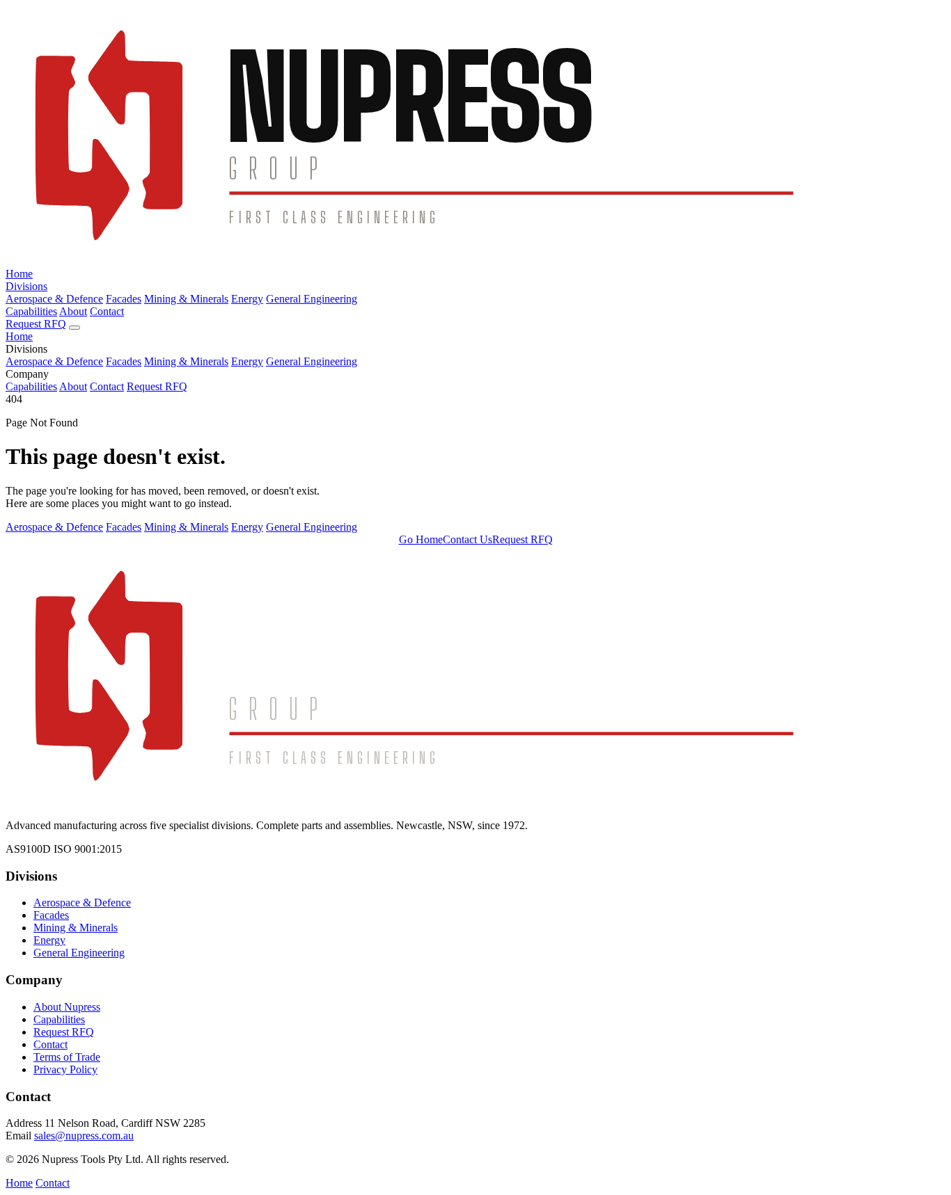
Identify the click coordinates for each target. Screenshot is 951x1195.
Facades (123, 299)
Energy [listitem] (247, 527)
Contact (107, 311)
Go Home (421, 539)
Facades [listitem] (123, 527)
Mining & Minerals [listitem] (186, 527)
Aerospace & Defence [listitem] (54, 527)
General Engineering (311, 299)
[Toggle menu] (74, 328)
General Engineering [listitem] (311, 527)
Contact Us (467, 539)
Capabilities (31, 311)
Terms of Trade (66, 1057)
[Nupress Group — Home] (475, 261)
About (73, 311)
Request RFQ (36, 324)
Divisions (26, 286)
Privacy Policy (65, 1069)
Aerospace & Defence (54, 299)
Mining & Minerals (186, 299)
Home (19, 274)
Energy (247, 299)
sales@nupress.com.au (84, 1135)
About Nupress (66, 1007)
